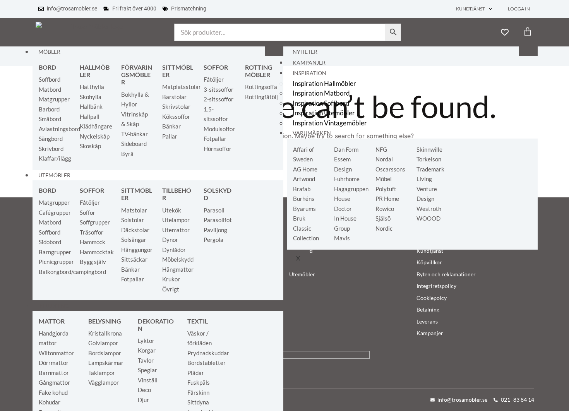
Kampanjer (309, 63)
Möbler (49, 52)
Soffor (216, 67)
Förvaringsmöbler (136, 74)
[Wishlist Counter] (505, 32)
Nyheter (305, 52)
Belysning (104, 321)
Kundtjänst (470, 9)
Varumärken (312, 133)
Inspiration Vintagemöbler (330, 123)
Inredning (53, 306)
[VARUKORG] (527, 31)
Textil (197, 321)
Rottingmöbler (259, 70)
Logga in (519, 9)
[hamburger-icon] (274, 51)
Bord (47, 67)
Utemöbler (54, 175)
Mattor (52, 321)
